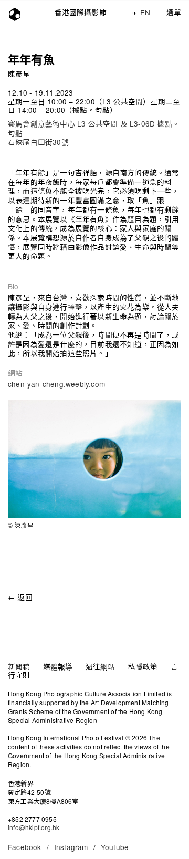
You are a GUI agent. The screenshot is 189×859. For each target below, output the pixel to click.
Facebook (28, 847)
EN (145, 12)
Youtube (115, 847)
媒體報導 (58, 666)
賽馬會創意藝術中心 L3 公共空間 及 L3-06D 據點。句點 (94, 128)
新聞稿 (19, 666)
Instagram (71, 847)
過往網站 (101, 666)
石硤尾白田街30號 (38, 142)
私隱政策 (143, 666)
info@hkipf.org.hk (33, 827)
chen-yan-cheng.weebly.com (56, 384)
